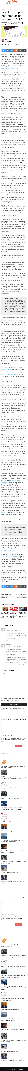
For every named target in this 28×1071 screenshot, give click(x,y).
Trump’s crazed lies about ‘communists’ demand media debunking (13, 862)
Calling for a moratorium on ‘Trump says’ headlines (13, 788)
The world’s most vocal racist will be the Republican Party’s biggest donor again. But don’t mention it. (13, 809)
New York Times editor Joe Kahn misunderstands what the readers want (22, 615)
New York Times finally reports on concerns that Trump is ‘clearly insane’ (5, 615)
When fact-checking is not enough (10, 831)
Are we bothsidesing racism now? (9, 872)
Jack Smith (9, 303)
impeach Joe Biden (16, 379)
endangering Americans (9, 550)
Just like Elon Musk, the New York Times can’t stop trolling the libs (21, 596)
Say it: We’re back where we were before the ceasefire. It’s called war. (12, 851)
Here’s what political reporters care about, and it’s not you (7, 596)
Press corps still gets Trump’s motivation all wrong (12, 882)
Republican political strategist (10, 557)
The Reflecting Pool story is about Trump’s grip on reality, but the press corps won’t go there (13, 797)
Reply (7, 640)
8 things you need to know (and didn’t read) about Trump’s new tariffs (13, 820)
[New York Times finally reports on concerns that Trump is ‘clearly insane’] (5, 609)
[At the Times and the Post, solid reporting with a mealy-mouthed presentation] (14, 609)
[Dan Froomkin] (3, 40)
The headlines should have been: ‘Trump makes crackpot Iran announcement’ (13, 840)
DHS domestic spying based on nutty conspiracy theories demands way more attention (13, 777)
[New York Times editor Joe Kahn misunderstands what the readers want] (23, 609)
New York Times (6, 9)
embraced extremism (11, 68)
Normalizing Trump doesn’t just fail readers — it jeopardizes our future (13, 766)
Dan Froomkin (8, 40)
